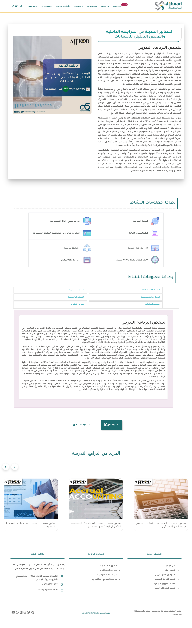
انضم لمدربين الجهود (165, 584)
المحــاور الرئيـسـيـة (76, 297)
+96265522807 (50, 585)
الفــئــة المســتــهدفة (151, 290)
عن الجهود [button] (105, 6)
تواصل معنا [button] (33, 6)
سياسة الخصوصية (107, 575)
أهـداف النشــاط (77, 304)
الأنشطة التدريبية (63, 6)
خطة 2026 (117, 6)
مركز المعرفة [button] (47, 6)
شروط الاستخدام (108, 570)
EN (13, 6)
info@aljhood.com (48, 590)
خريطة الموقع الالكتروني (104, 579)
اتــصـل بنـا (170, 570)
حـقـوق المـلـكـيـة (108, 566)
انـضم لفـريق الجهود (165, 579)
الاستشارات (78, 6)
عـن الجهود (170, 566)
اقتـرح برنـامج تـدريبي (165, 575)
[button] (21, 6)
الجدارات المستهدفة (150, 297)
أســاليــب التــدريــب (76, 290)
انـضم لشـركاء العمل (165, 588)
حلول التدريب (92, 6)
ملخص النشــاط (152, 304)
